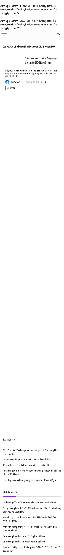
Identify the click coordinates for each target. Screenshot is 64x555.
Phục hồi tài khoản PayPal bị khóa (29, 536)
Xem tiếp (11, 88)
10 (45, 81)
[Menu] (4, 35)
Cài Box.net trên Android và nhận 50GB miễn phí (41, 60)
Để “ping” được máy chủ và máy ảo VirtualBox (34, 502)
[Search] (58, 35)
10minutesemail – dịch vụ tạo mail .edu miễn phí (26, 465)
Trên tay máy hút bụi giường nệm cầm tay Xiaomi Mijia (29, 480)
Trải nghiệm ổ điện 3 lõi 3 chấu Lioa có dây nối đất (26, 459)
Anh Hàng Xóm (16, 81)
